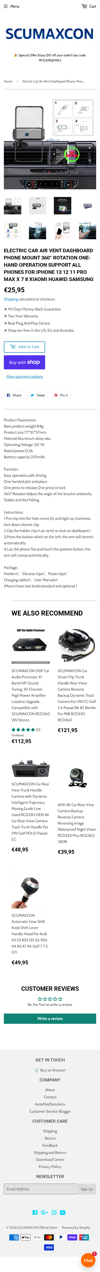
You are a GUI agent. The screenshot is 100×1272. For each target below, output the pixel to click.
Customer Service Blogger (50, 1111)
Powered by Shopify (76, 1227)
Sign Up (87, 1189)
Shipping (11, 299)
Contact (50, 1097)
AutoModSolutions (50, 1104)
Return (50, 1138)
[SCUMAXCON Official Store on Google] (44, 1213)
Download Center (50, 1159)
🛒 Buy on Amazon (50, 1070)
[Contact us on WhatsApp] (50, 1260)
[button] (24, 729)
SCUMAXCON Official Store (37, 1227)
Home (8, 81)
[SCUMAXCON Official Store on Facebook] (35, 1213)
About (50, 1090)
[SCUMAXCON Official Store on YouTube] (62, 1213)
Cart (92, 6)
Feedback (50, 1145)
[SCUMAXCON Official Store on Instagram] (54, 1213)
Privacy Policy (50, 1166)
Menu (14, 6)
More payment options (24, 376)
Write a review (50, 1018)
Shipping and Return (50, 1152)
